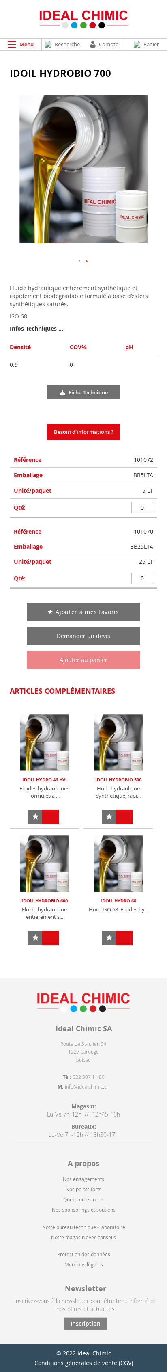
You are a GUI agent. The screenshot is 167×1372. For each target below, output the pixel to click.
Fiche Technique (88, 392)
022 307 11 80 (89, 1076)
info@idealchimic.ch (87, 1086)
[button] (80, 261)
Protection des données (83, 1254)
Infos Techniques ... (36, 328)
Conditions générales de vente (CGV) (83, 1363)
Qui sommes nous (83, 1199)
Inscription (86, 1323)
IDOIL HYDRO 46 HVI (44, 780)
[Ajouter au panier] (50, 817)
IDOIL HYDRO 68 (118, 901)
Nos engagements (83, 1179)
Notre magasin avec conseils (83, 1237)
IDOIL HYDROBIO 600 (44, 901)
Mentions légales (83, 1264)
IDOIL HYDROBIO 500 (118, 780)
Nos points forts (83, 1189)
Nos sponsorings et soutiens (84, 1209)
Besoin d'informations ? (83, 431)
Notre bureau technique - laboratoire (83, 1227)
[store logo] (83, 19)
